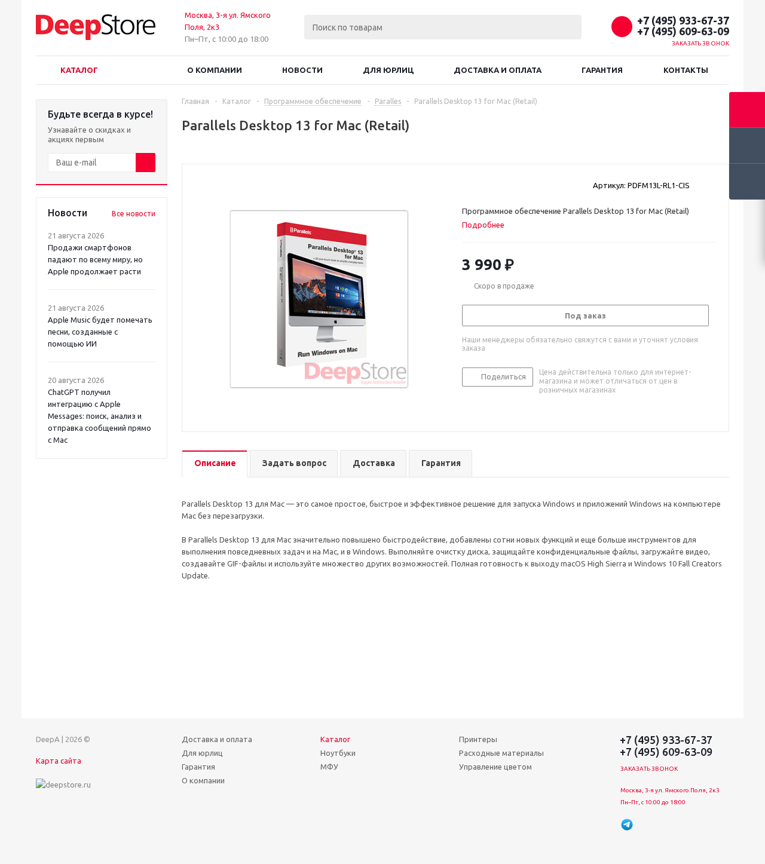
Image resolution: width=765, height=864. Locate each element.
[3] (490, 184)
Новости (302, 70)
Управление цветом (495, 766)
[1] (467, 184)
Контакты (685, 70)
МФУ (329, 766)
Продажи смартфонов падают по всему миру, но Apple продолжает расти (95, 259)
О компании (214, 70)
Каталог (79, 70)
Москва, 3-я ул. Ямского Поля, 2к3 (670, 790)
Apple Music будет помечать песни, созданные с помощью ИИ (100, 331)
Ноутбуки (338, 753)
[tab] (487, 225)
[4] (501, 184)
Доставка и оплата (497, 70)
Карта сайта (58, 760)
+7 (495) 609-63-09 (683, 31)
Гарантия (602, 70)
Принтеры (478, 739)
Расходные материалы (501, 753)
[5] (513, 184)
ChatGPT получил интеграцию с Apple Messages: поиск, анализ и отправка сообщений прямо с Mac (99, 416)
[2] (479, 184)
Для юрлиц (388, 70)
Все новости (133, 213)
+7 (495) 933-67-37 (683, 20)
